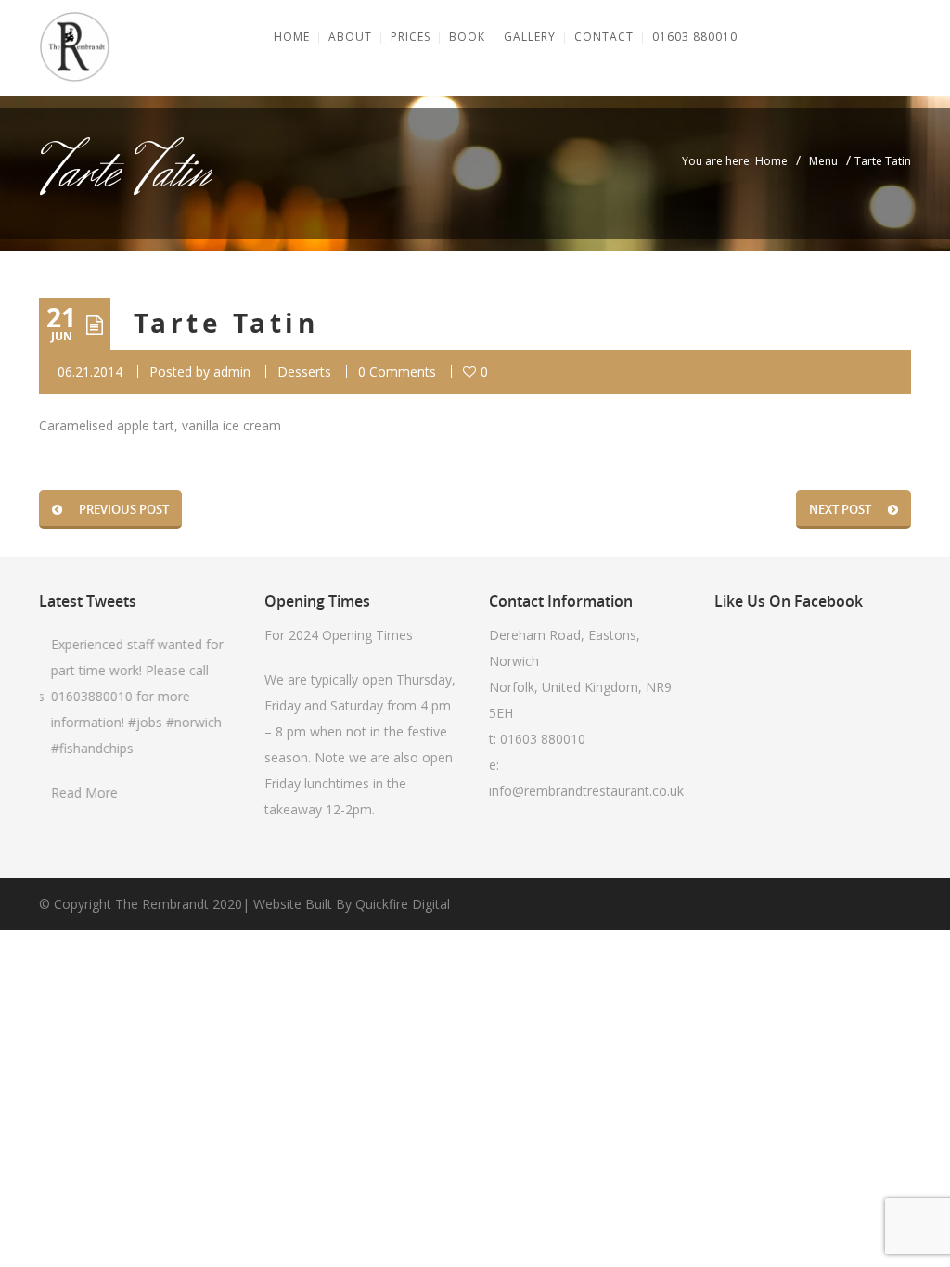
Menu (823, 161)
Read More (80, 792)
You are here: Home (735, 161)
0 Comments (397, 371)
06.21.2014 (90, 371)
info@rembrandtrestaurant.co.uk (586, 791)
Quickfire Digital (402, 904)
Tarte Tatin (226, 323)
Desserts (304, 371)
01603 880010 (542, 739)
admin (231, 371)
